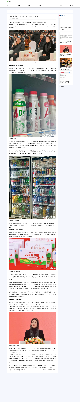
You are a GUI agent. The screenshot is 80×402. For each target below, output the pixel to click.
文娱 (61, 5)
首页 (8, 5)
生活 (71, 5)
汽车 (50, 5)
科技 (29, 5)
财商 (40, 5)
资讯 (19, 5)
